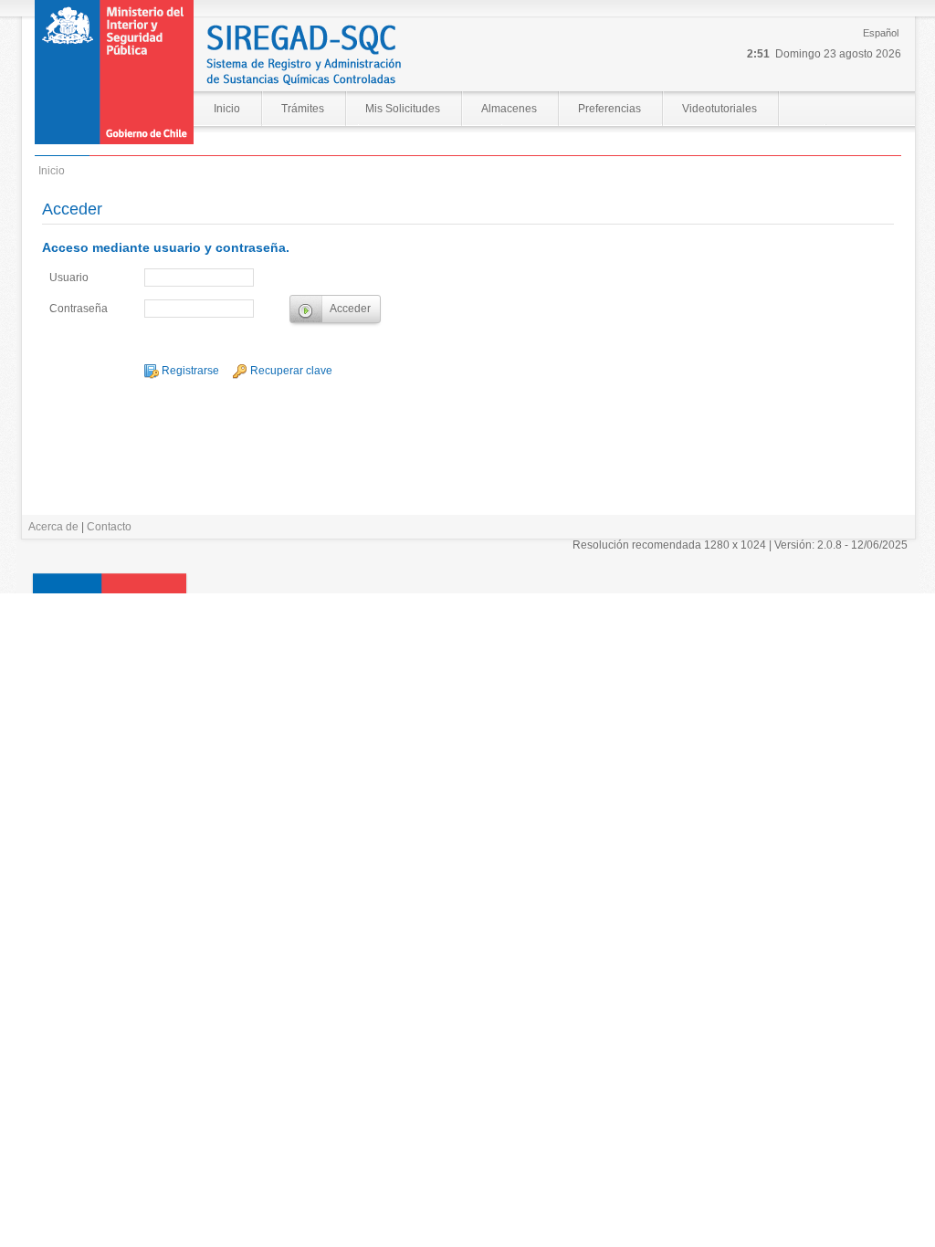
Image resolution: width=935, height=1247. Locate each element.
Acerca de (53, 526)
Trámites (302, 108)
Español (880, 32)
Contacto (109, 526)
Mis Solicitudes (402, 108)
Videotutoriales (719, 108)
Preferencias (609, 108)
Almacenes (509, 108)
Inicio (227, 108)
